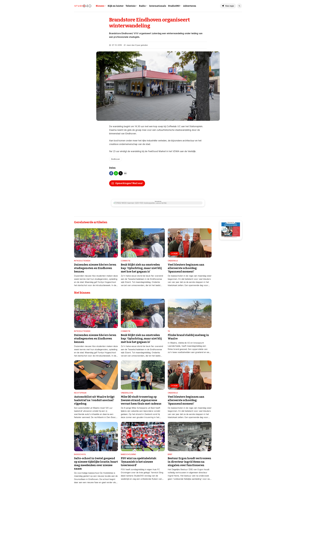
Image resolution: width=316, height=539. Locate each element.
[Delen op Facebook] (111, 173)
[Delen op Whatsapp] (116, 173)
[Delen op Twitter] (120, 173)
